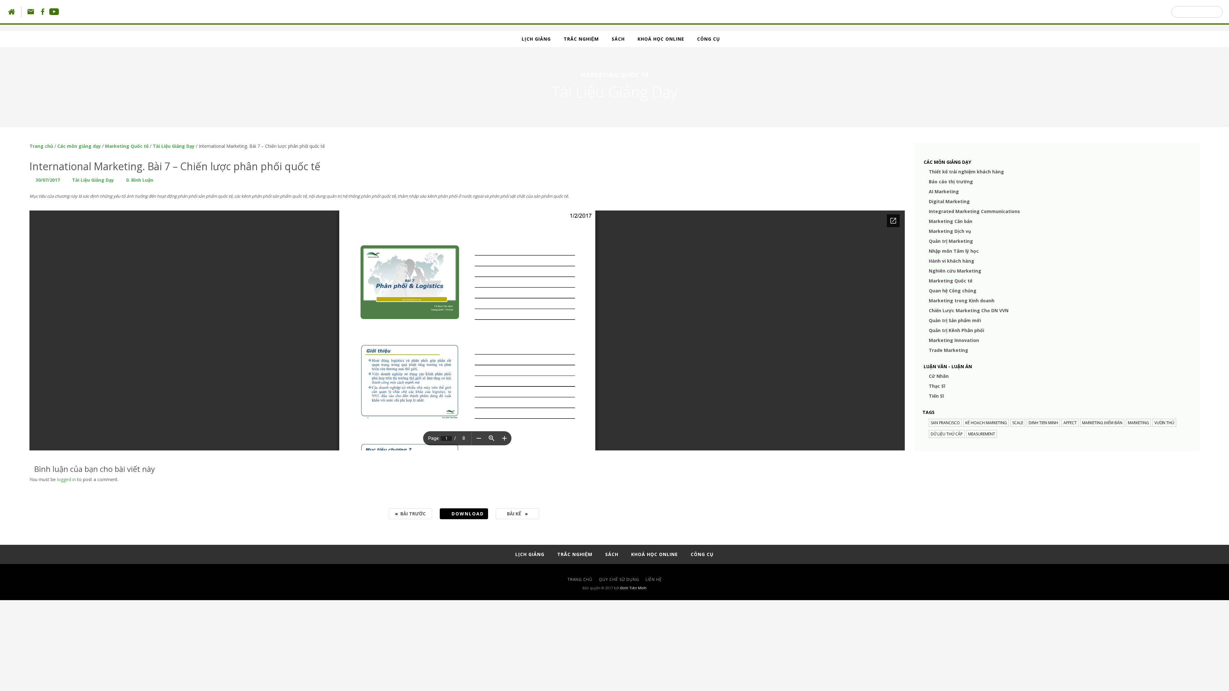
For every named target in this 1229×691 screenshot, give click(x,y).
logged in (66, 479)
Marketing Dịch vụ (950, 231)
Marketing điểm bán (1102, 422)
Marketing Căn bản (950, 221)
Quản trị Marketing (951, 241)
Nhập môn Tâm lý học (954, 251)
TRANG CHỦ (579, 579)
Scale (1017, 422)
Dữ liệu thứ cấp (947, 434)
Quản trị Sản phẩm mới (955, 320)
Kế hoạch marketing (986, 422)
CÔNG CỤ (708, 39)
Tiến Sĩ (936, 396)
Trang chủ (41, 146)
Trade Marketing (948, 350)
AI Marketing (944, 191)
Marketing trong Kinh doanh (961, 301)
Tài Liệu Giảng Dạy (174, 146)
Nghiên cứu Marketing (955, 271)
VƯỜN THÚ (1164, 422)
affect (1070, 422)
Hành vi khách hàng (951, 261)
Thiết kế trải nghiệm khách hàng (966, 172)
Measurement (981, 434)
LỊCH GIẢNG (536, 39)
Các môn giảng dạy (79, 146)
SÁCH (618, 39)
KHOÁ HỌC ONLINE (661, 39)
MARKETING (1138, 422)
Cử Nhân (939, 376)
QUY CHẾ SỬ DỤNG (619, 579)
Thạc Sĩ (937, 386)
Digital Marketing (949, 201)
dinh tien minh (1043, 422)
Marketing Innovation (954, 340)
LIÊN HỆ (654, 579)
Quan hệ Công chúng (952, 291)
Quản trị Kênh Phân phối (956, 330)
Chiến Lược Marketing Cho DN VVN (968, 310)
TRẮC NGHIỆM (581, 39)
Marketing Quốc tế (127, 146)
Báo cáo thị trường (951, 182)
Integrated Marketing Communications (974, 211)
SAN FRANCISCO (945, 422)
